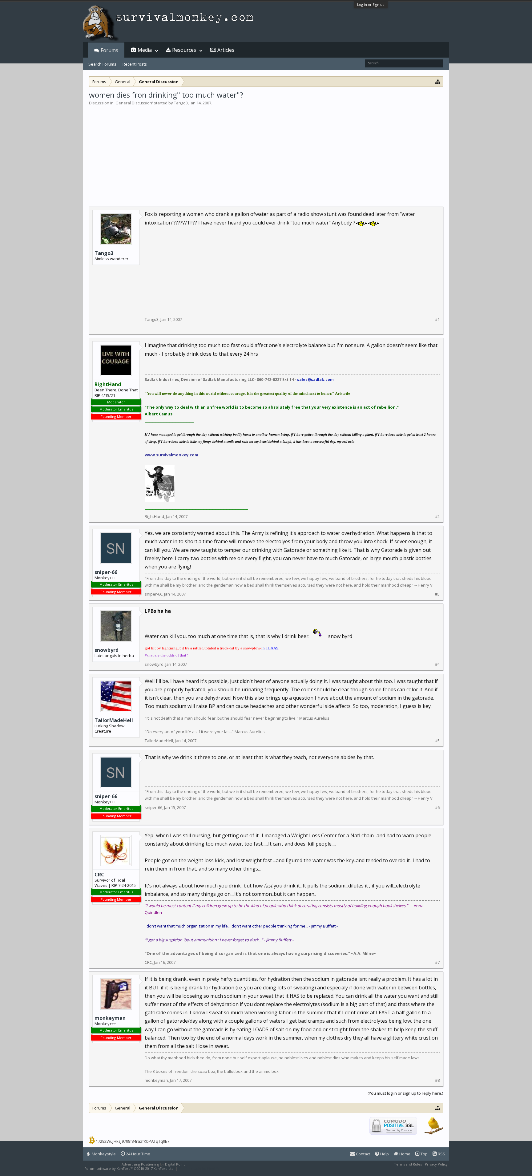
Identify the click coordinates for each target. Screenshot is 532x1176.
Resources (184, 49)
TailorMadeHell (114, 720)
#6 (437, 807)
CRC (99, 874)
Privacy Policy (436, 1164)
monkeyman (110, 1018)
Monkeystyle (103, 1154)
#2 (437, 516)
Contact (362, 1154)
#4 (437, 664)
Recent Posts (135, 64)
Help (384, 1154)
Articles (225, 49)
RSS (441, 1154)
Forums (109, 50)
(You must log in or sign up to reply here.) (405, 1093)
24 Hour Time (137, 1154)
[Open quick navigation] (438, 81)
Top (424, 1154)
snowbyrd (107, 650)
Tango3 (181, 103)
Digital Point (175, 1164)
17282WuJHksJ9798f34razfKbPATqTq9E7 (132, 1141)
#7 (437, 962)
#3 (437, 594)
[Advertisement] (266, 152)
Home (404, 1154)
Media (145, 49)
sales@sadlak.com (315, 379)
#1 (437, 319)
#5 (437, 740)
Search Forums (102, 64)
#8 (437, 1080)
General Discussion (133, 103)
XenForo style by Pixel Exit (200, 1168)
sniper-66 (106, 572)
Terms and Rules (408, 1164)
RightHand (154, 516)
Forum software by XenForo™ (129, 1168)
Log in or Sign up (371, 4)
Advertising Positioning (140, 1164)
